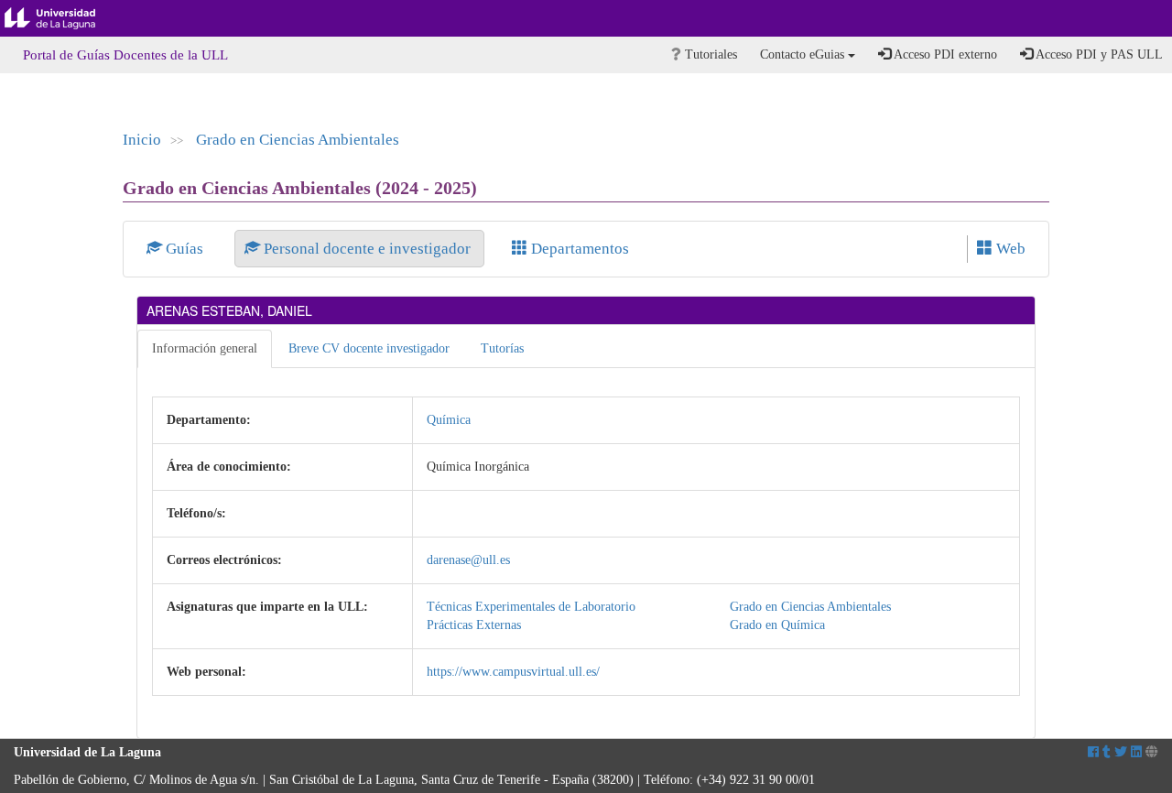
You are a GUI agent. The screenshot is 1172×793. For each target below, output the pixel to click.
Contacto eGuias (804, 54)
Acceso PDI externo (944, 54)
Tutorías (502, 348)
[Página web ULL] (1151, 752)
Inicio (142, 139)
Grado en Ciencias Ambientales (297, 139)
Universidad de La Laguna (64, 18)
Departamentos (578, 248)
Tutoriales (709, 54)
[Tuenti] (1106, 752)
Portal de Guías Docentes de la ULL (125, 55)
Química (449, 420)
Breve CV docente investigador (369, 348)
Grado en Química (777, 625)
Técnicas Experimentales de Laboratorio (531, 607)
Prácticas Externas (474, 625)
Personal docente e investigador (367, 248)
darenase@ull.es (468, 560)
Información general (204, 348)
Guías (184, 248)
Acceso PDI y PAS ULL (1098, 54)
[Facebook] (1093, 752)
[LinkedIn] (1136, 752)
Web (1009, 248)
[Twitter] (1120, 752)
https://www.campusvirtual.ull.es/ (513, 672)
